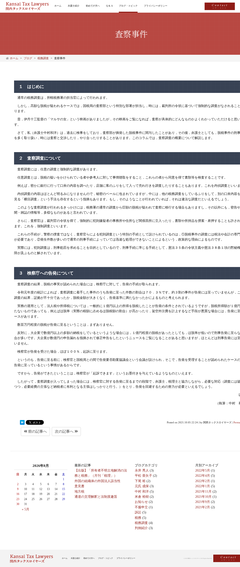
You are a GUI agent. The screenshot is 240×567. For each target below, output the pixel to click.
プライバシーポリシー (155, 5)
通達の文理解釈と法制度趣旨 (96, 496)
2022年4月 (202, 475)
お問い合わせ (220, 6)
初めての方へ (93, 5)
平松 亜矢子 (143, 475)
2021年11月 (203, 491)
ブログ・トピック (128, 5)
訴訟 (138, 512)
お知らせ (141, 502)
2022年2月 (202, 481)
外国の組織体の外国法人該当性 (97, 481)
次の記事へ (65, 431)
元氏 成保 (142, 486)
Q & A (109, 5)
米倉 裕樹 (142, 496)
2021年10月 (203, 496)
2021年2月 (202, 507)
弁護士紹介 (73, 5)
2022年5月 (202, 470)
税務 (138, 517)
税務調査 (141, 523)
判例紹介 (141, 528)
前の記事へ (37, 431)
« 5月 (25, 509)
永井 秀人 (142, 470)
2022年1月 (202, 486)
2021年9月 (202, 502)
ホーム (57, 5)
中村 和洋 (142, 491)
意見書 (79, 486)
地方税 (79, 491)
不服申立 (141, 507)
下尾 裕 (140, 481)
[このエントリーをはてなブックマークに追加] (22, 422)
